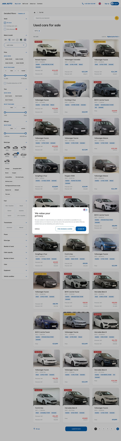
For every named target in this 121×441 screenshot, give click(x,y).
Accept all (81, 229)
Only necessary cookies (65, 229)
